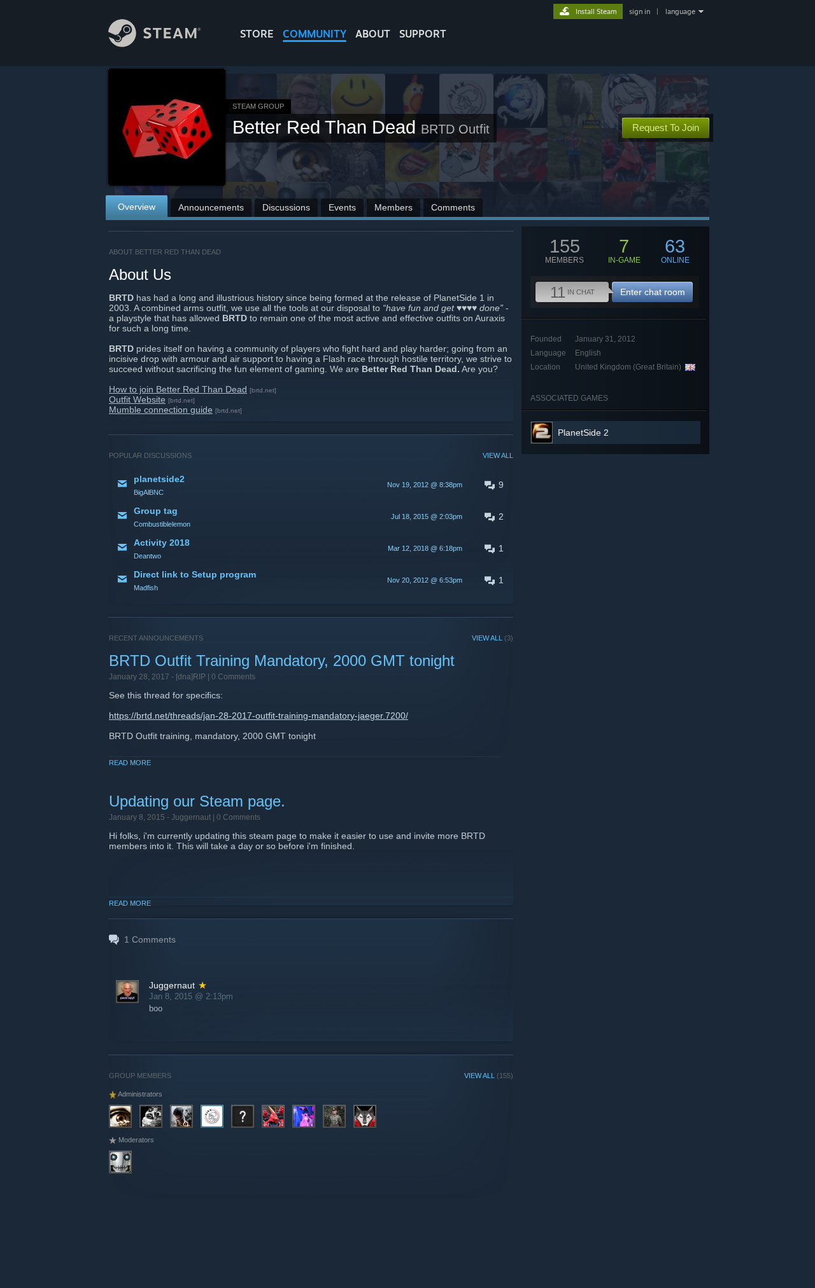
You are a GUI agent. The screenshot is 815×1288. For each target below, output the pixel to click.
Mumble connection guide (161, 410)
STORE (257, 33)
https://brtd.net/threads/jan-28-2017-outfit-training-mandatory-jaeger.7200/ (258, 715)
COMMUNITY (314, 33)
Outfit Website (137, 399)
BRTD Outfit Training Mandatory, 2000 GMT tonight (282, 660)
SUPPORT (422, 33)
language (680, 11)
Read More (130, 762)
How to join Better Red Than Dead (178, 389)
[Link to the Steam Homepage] (154, 43)
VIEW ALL (498, 455)
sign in (639, 11)
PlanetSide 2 (583, 432)
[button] (311, 484)
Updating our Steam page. (197, 801)
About (372, 33)
